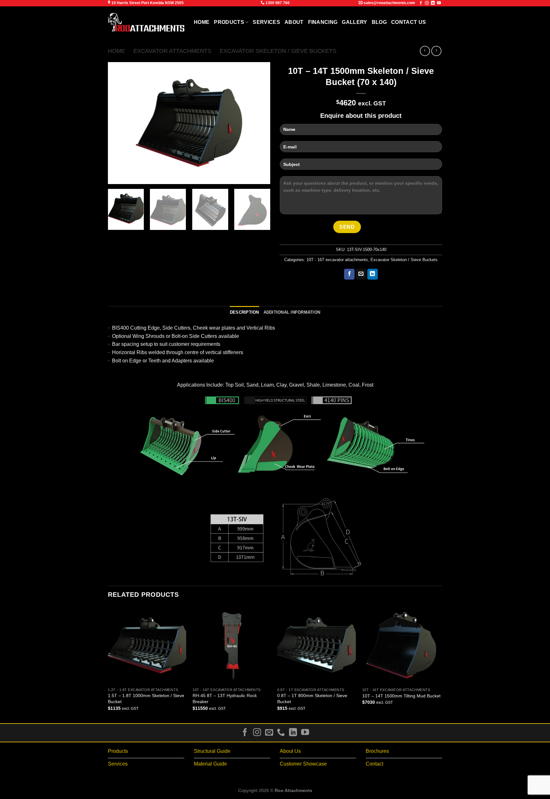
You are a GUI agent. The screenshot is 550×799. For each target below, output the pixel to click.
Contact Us (408, 22)
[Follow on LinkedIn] (433, 3)
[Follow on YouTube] (439, 3)
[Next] (259, 123)
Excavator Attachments (172, 50)
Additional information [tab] (292, 312)
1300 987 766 (277, 3)
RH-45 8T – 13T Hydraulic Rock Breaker (225, 698)
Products (229, 22)
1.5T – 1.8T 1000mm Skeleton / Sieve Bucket (146, 698)
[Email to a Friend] (361, 274)
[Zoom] (116, 176)
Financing (323, 22)
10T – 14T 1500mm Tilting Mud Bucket (401, 695)
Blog (379, 22)
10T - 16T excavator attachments (337, 259)
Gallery (354, 22)
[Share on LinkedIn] (372, 274)
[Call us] (281, 732)
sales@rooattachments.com (389, 3)
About (294, 22)
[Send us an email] (269, 732)
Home (201, 22)
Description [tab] (244, 312)
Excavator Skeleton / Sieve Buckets (278, 50)
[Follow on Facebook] (421, 3)
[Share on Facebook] (349, 274)
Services (266, 22)
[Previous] (119, 123)
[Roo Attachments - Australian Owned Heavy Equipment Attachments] (146, 22)
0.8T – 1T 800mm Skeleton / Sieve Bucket (312, 698)
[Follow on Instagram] (427, 3)
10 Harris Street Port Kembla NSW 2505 (147, 3)
